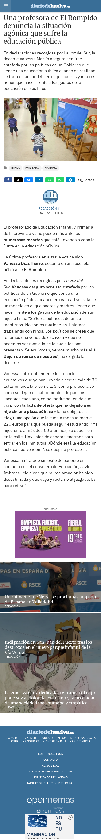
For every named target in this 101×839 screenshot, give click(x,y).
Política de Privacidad (50, 777)
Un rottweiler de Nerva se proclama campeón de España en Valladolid (50, 599)
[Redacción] (50, 197)
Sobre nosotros (50, 754)
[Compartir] (8, 179)
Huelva (15, 168)
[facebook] (59, 208)
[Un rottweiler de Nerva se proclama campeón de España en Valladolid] (50, 587)
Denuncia (51, 168)
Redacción (47, 208)
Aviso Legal (50, 765)
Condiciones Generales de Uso (50, 771)
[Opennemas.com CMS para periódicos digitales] (50, 805)
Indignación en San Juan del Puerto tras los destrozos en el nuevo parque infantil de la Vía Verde (48, 647)
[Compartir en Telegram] (70, 179)
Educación (32, 168)
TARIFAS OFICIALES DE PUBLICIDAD (50, 783)
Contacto (50, 759)
